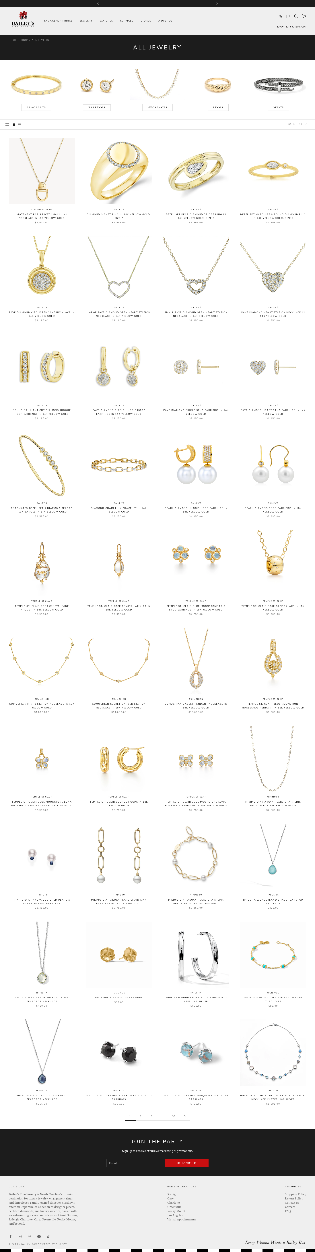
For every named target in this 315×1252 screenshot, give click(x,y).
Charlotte (173, 1202)
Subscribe (186, 1163)
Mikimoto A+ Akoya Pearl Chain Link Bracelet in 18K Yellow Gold (196, 901)
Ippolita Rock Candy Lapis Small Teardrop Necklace (41, 1097)
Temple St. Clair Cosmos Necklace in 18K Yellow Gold (273, 608)
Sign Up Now (175, 3)
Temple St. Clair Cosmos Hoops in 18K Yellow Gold (119, 803)
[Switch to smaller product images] (13, 124)
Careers (290, 1207)
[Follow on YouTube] (39, 1236)
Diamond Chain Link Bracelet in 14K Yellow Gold (119, 510)
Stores (146, 20)
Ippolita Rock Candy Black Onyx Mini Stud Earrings (119, 1097)
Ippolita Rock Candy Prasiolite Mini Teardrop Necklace (42, 999)
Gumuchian (42, 699)
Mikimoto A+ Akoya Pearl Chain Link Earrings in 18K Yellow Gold (119, 901)
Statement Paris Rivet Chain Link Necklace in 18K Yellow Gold (41, 216)
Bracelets (36, 107)
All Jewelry (41, 40)
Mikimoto (273, 797)
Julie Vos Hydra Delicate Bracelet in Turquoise (273, 999)
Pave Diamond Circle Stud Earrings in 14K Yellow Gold (196, 412)
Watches (106, 20)
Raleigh (172, 1194)
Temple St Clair (41, 601)
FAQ (288, 1211)
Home (13, 40)
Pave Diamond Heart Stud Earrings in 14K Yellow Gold (273, 412)
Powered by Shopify (52, 1244)
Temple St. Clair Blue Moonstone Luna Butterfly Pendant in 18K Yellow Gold (41, 803)
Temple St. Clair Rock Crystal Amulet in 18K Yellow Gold (119, 608)
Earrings (97, 107)
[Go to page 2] (184, 1116)
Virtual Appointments (181, 1219)
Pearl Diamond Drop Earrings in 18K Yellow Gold (273, 510)
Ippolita (273, 895)
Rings (218, 107)
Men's (278, 107)
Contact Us (292, 1202)
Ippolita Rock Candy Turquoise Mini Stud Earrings (196, 1097)
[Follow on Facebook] (10, 1236)
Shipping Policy (295, 1194)
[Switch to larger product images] (7, 124)
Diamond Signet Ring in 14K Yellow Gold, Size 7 (119, 216)
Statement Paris (41, 209)
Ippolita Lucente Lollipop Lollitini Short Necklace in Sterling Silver (273, 1097)
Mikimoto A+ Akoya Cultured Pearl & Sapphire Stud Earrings (41, 901)
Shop (24, 40)
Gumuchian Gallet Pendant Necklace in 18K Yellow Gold (196, 705)
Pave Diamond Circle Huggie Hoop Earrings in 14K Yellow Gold (119, 412)
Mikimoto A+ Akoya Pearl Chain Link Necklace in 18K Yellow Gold (273, 803)
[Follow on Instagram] (20, 1236)
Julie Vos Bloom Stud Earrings (119, 997)
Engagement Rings (58, 20)
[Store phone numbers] (281, 16)
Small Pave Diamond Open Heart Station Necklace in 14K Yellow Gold (196, 314)
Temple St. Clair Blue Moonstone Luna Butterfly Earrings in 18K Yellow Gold (196, 803)
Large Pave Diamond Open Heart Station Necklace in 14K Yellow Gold (119, 314)
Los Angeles (175, 1215)
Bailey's (119, 209)
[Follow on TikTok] (48, 1236)
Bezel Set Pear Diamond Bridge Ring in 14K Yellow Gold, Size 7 (196, 216)
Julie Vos (119, 993)
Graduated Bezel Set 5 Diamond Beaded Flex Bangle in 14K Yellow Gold (42, 510)
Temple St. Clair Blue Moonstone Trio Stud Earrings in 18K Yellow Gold (196, 608)
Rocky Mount (176, 1211)
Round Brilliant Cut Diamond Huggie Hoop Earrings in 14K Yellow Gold (42, 412)
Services (126, 20)
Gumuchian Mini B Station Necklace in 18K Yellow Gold (41, 705)
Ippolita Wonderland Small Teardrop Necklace (273, 901)
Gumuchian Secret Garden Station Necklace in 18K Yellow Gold (119, 705)
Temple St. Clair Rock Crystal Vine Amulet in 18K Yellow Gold (42, 608)
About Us (165, 20)
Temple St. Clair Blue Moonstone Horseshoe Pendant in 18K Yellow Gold (273, 705)
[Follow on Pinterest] (29, 1236)
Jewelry (86, 20)
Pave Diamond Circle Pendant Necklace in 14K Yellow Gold (42, 314)
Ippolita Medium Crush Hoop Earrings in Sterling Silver (196, 999)
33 (174, 1116)
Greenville (174, 1207)
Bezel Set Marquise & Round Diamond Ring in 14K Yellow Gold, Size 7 (273, 216)
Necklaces (157, 107)
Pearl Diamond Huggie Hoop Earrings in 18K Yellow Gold (196, 510)
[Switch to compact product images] (19, 124)
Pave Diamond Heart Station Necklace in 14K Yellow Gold (273, 314)
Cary (170, 1198)
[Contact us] (288, 16)
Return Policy (294, 1198)
